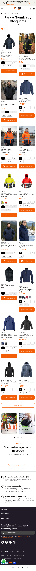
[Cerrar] (34, 3)
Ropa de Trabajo (6, 52)
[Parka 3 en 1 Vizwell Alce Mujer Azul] (27, 230)
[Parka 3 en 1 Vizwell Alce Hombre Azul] (9, 230)
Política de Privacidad (23, 536)
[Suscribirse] (32, 533)
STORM (3, 101)
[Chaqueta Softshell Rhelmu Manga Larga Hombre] (27, 276)
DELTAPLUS (21, 55)
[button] (34, 8)
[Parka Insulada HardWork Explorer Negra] (27, 323)
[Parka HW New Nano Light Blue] (27, 370)
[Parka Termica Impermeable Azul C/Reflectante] (9, 41)
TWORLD (3, 50)
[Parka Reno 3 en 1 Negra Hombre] (9, 90)
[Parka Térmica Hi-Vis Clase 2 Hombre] (9, 181)
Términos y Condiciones (7, 537)
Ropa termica (5, 244)
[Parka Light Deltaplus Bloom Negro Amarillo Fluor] (27, 43)
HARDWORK (22, 332)
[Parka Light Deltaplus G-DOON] (9, 275)
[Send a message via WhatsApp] (3, 561)
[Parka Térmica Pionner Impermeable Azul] (27, 88)
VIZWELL (3, 242)
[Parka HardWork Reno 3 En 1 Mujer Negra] (9, 370)
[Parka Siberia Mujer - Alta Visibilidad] (27, 136)
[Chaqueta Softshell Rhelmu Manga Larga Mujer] (9, 323)
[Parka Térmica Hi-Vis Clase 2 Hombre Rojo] (27, 181)
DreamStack (4, 553)
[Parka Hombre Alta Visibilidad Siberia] (9, 136)
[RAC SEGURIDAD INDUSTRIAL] (18, 8)
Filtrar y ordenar (8, 29)
